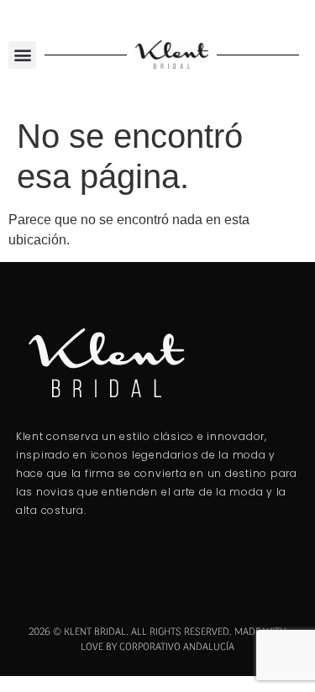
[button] (22, 55)
